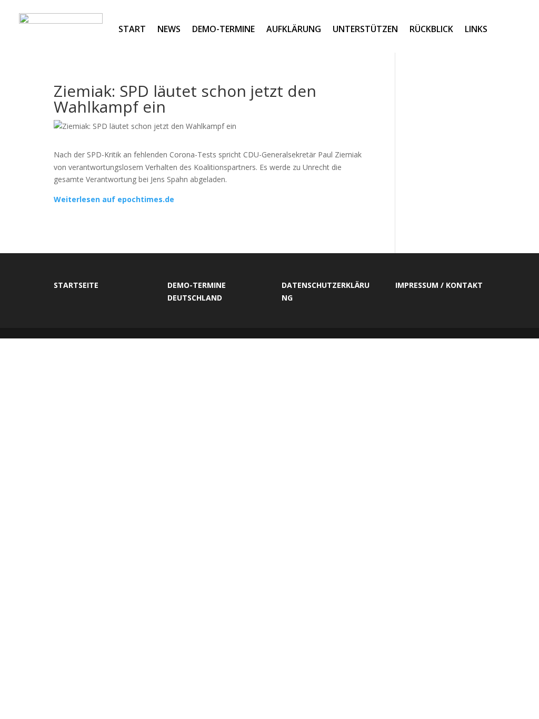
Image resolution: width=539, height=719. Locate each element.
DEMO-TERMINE (223, 29)
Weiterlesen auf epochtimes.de (114, 199)
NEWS (169, 29)
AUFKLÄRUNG (293, 29)
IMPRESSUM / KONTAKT (439, 285)
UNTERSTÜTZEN (365, 29)
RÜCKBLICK (431, 29)
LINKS (476, 29)
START (132, 29)
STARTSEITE (76, 285)
